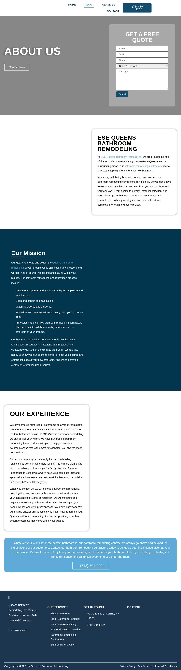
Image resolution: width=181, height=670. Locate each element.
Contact (113, 11)
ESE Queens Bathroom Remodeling (121, 156)
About (89, 4)
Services (108, 4)
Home (72, 4)
